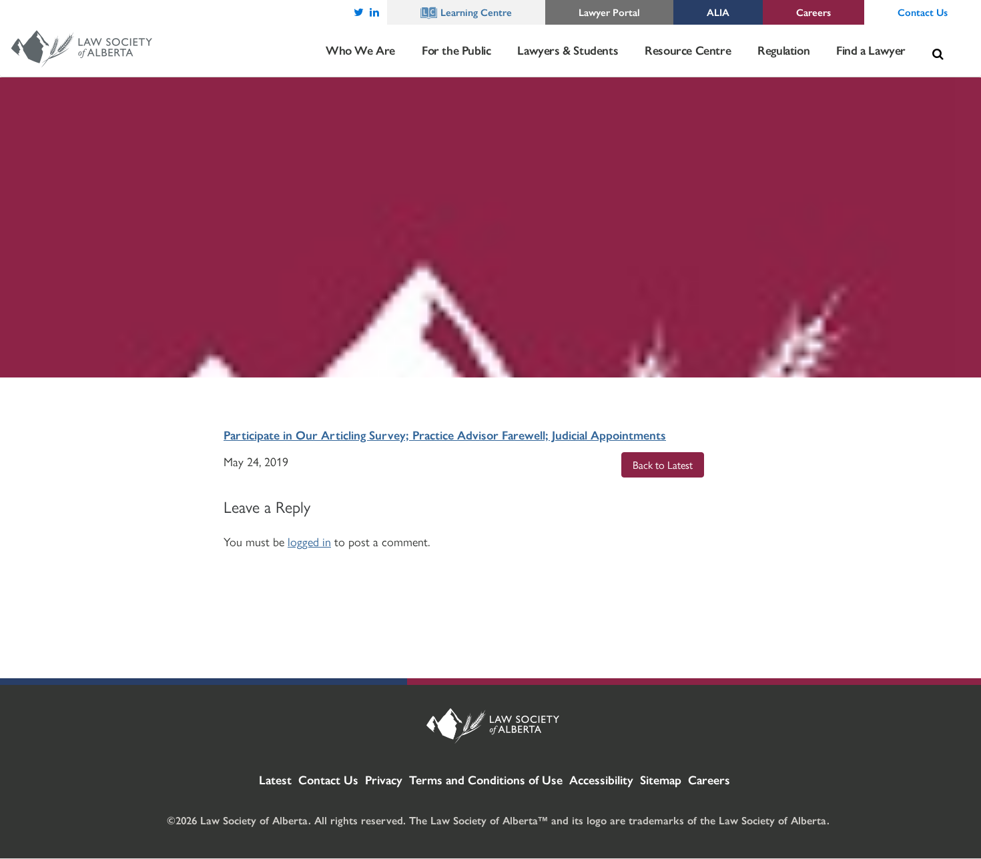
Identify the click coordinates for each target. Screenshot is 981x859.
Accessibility (601, 779)
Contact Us (328, 779)
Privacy (383, 779)
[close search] (958, 38)
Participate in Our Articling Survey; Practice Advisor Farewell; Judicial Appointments (445, 434)
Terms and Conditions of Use (486, 779)
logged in (309, 541)
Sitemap (660, 779)
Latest (275, 779)
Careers (709, 779)
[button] (937, 54)
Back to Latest (663, 464)
